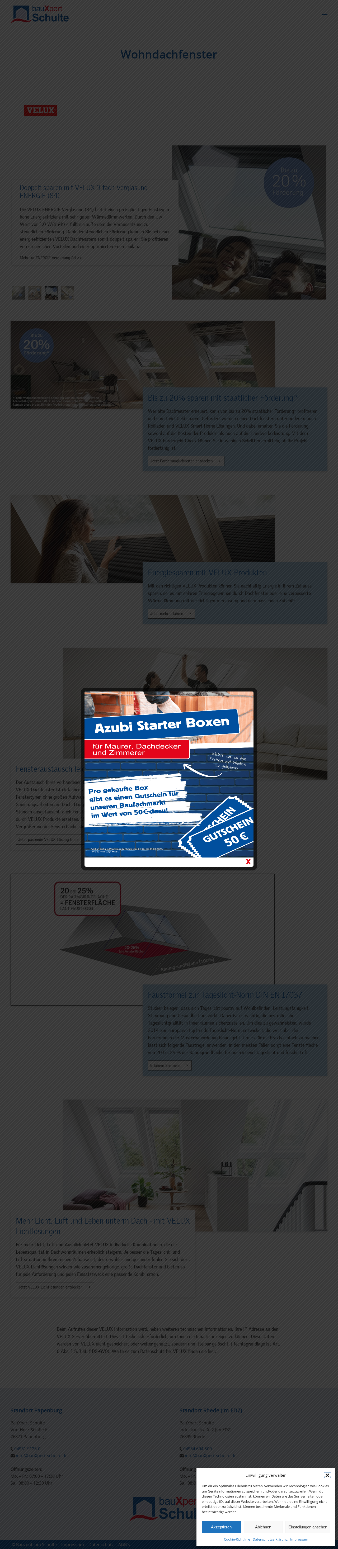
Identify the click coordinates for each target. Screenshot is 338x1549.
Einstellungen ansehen (307, 1527)
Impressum (299, 1539)
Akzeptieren (221, 1527)
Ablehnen (263, 1527)
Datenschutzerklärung (270, 1539)
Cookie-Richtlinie (237, 1539)
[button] (327, 1475)
